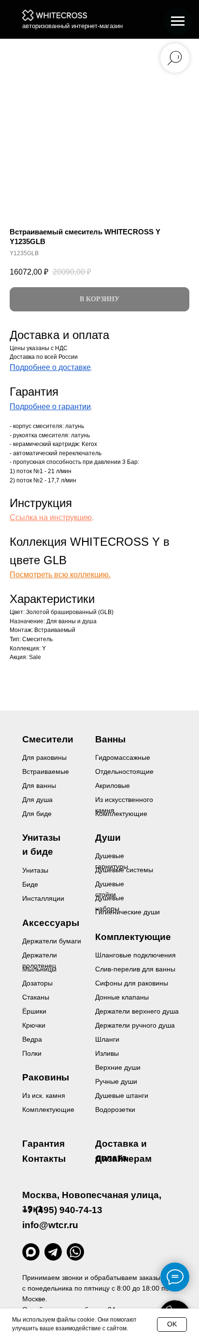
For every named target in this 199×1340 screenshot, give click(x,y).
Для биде (37, 813)
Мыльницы (39, 969)
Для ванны (39, 785)
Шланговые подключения (135, 955)
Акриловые (112, 785)
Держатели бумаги (51, 941)
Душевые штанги (121, 1095)
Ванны (110, 739)
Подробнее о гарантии (50, 406)
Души (108, 837)
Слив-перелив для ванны (135, 969)
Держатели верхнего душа (137, 1011)
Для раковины (44, 757)
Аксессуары (50, 923)
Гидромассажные (122, 757)
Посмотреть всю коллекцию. (60, 574)
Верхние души (118, 1067)
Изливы (107, 1053)
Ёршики (34, 1011)
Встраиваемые (45, 771)
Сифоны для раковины (131, 983)
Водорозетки (115, 1109)
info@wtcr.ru (50, 1225)
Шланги (107, 1039)
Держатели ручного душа (135, 1025)
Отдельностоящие (124, 771)
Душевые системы (124, 870)
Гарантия (43, 1144)
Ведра (32, 1039)
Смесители (47, 739)
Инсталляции (43, 898)
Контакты (44, 1159)
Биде (30, 884)
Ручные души (116, 1081)
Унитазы (35, 870)
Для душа (37, 799)
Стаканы (35, 997)
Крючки (33, 1025)
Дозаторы (37, 983)
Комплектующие (48, 1109)
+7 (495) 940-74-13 (62, 1210)
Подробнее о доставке (50, 367)
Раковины (45, 1077)
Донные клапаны (122, 997)
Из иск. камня (43, 1095)
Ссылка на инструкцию (51, 517)
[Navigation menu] (178, 21)
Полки (32, 1053)
